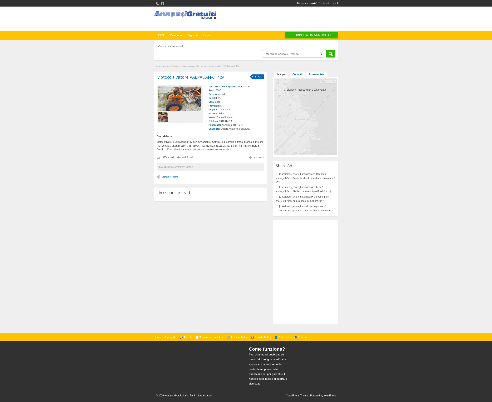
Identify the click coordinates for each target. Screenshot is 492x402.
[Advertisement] (293, 19)
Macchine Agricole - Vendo (194, 66)
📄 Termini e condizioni (209, 337)
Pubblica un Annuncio (312, 35)
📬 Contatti (300, 337)
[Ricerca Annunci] (330, 54)
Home (157, 66)
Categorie (176, 35)
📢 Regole (186, 337)
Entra (206, 35)
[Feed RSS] (156, 3)
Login (334, 3)
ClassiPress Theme (297, 395)
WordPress (330, 395)
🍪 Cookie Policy (261, 337)
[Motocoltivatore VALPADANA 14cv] (179, 99)
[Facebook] (161, 3)
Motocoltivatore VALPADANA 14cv (190, 77)
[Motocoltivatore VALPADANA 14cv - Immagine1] (163, 117)
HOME (161, 35)
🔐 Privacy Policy (237, 337)
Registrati (324, 3)
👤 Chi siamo (282, 337)
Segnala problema (169, 177)
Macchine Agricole (171, 66)
